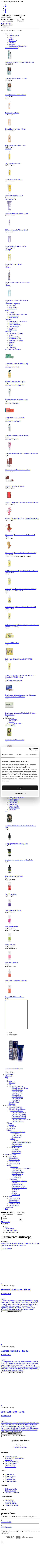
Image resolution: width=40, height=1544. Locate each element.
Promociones (9, 1207)
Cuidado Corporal (14, 1163)
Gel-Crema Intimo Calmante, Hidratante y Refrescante (21, 453)
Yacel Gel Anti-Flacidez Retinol (14, 997)
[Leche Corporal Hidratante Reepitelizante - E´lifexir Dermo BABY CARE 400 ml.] (9, 587)
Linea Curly (12, 809)
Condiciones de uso (11, 1456)
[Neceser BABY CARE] (9, 641)
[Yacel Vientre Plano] (9, 892)
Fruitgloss (12, 1128)
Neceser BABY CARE (12, 643)
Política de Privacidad (11, 1461)
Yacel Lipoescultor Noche (13, 910)
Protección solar (13, 316)
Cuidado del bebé (10, 1479)
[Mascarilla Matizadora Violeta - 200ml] (9, 212)
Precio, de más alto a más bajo (16, 1245)
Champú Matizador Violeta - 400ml (15, 246)
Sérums (11, 335)
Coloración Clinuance (11, 48)
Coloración (12, 1083)
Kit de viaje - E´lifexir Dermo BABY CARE (18, 659)
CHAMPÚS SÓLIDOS (12, 403)
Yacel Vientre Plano (11, 894)
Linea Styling (13, 804)
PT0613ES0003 (6, 1416)
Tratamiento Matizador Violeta (21, 1119)
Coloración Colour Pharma (17, 1109)
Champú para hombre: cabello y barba (16, 844)
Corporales (12, 342)
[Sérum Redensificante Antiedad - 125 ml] (9, 280)
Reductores (12, 305)
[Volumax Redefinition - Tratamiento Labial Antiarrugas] (9, 500)
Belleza (7, 311)
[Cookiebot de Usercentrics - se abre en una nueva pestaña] (29, 749)
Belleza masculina (10, 1491)
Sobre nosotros (9, 1500)
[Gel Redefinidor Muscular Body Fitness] (16, 1065)
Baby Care (12, 44)
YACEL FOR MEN (15, 723)
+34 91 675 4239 (6, 1522)
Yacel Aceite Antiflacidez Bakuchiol (16, 980)
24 (4, 1249)
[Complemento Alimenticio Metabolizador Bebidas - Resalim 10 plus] (9, 711)
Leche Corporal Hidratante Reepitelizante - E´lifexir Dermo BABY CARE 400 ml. (20, 589)
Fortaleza (7, 286)
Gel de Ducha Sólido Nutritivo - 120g (16, 364)
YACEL (11, 722)
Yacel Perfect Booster (11, 927)
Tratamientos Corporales (12, 304)
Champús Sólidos (14, 1102)
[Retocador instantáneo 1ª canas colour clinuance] (9, 60)
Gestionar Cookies (10, 1467)
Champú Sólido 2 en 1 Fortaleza (14, 417)
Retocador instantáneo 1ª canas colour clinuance (19, 62)
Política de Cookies (11, 1463)
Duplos (11, 346)
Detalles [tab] (19, 754)
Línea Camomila (14, 806)
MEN (6, 811)
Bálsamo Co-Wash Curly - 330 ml (15, 145)
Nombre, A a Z (13, 1243)
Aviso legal (8, 1460)
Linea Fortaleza (13, 802)
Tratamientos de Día (15, 339)
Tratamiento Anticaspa (19, 1114)
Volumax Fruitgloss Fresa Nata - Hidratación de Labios (21, 518)
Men (10, 1084)
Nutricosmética (13, 318)
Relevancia (4, 1243)
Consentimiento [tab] (7, 754)
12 (2, 1249)
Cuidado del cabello (11, 1481)
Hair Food (12, 1104)
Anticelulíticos (13, 307)
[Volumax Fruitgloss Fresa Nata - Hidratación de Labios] (9, 517)
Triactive (11, 1125)
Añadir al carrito (16, 1311)
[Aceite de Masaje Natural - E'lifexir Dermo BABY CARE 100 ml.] (9, 605)
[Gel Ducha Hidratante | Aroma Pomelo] (9, 434)
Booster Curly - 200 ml (12, 113)
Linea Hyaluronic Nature (20, 1088)
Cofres (11, 344)
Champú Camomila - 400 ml (13, 179)
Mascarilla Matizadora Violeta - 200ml (16, 214)
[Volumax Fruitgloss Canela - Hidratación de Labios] (9, 551)
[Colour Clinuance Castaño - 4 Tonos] (9, 77)
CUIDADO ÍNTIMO (11, 439)
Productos (8, 332)
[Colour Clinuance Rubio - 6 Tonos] (9, 93)
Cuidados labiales (10, 1476)
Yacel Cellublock (10, 945)
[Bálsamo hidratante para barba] (9, 874)
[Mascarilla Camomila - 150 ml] (9, 194)
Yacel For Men (11, 1156)
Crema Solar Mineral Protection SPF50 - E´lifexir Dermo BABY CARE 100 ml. (20, 676)
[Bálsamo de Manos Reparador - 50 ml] (9, 398)
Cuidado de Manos (14, 1202)
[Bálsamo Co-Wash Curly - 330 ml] (9, 143)
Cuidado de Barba (14, 1160)
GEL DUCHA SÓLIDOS (13, 349)
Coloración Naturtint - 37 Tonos (14, 740)
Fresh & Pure (13, 328)
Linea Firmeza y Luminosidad (18, 321)
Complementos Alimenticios (17, 46)
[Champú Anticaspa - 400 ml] (9, 262)
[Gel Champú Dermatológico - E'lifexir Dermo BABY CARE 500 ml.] (9, 569)
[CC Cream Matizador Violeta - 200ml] (9, 228)
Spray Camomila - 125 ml (12, 163)
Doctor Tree (12, 41)
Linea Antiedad (13, 323)
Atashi (11, 39)
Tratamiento (8, 319)
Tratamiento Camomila (19, 1118)
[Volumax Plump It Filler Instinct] (9, 484)
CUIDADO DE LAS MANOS (14, 385)
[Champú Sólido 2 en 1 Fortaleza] (9, 416)
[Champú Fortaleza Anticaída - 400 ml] (9, 298)
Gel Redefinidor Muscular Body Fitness (14, 1068)
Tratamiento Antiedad (19, 1116)
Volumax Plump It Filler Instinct (14, 486)
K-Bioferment (13, 330)
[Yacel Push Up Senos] (9, 961)
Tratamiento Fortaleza (19, 1112)
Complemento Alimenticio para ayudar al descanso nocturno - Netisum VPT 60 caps (20, 696)
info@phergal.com (6, 1527)
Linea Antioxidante (14, 325)
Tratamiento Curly (18, 1121)
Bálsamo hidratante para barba (14, 876)
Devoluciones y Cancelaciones (14, 1458)
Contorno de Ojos (14, 337)
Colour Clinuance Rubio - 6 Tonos (15, 95)
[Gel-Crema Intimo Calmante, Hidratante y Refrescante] (9, 452)
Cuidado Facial (13, 1158)
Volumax (11, 42)
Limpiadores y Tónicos (16, 333)
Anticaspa (8, 250)
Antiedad (7, 268)
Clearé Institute (13, 35)
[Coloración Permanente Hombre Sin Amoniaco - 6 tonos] (9, 824)
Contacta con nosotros (11, 1505)
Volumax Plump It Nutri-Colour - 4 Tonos (17, 470)
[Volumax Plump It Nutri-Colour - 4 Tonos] (9, 468)
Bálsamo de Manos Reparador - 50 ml (16, 399)
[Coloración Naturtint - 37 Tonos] (9, 738)
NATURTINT (13, 720)
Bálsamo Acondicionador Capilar (15, 381)
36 (6, 1249)
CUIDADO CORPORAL (13, 421)
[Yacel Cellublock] (9, 943)
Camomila (8, 149)
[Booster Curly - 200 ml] (9, 111)
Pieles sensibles (9, 1478)
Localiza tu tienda (10, 1502)
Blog (6, 1209)
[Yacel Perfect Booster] (9, 925)
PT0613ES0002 (6, 1294)
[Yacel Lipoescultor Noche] (9, 909)
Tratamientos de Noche (16, 340)
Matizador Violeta (10, 199)
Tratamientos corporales (12, 1492)
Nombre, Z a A (22, 1243)
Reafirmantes (13, 309)
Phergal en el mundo (11, 1504)
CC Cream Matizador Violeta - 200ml (16, 230)
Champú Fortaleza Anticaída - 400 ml (16, 300)
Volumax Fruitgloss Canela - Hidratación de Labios (20, 553)
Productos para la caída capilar (18, 314)
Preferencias (19, 793)
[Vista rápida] (1, 1284)
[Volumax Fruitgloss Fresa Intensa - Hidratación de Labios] (9, 533)
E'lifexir (11, 37)
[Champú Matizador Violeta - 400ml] (9, 244)
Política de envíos (10, 1465)
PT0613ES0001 (6, 1355)
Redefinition (12, 1126)
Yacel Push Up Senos (11, 962)
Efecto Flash (12, 347)
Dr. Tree (9, 1196)
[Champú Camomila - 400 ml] (9, 178)
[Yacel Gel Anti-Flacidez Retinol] (9, 995)
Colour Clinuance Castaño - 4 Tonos (16, 78)
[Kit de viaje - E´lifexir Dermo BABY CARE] (9, 657)
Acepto (20, 788)
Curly (6, 98)
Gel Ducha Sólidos (14, 1203)
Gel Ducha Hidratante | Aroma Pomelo (16, 435)
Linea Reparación (14, 799)
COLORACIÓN (10, 725)
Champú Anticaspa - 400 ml (13, 264)
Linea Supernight (14, 326)
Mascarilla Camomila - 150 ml (14, 196)
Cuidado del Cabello (16, 1086)
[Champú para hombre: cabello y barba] (9, 842)
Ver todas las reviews (20, 1447)
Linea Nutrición (13, 801)
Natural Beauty (15, 1147)
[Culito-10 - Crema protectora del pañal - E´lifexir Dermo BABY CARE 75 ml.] (9, 623)
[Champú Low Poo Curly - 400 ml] (9, 127)
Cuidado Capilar (14, 1161)
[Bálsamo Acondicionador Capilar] (9, 380)
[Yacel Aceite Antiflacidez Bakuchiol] (9, 979)
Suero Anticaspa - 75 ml (12, 1411)
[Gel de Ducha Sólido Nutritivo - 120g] (9, 362)
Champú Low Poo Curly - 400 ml (15, 129)
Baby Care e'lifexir (10, 1154)
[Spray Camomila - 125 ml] (9, 161)
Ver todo (9, 1249)
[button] (8, 34)
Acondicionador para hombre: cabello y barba (19, 860)
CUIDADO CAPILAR (12, 367)
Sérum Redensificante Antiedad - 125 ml (17, 282)
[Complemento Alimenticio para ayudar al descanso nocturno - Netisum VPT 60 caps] (9, 693)
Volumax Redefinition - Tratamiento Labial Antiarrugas (21, 502)
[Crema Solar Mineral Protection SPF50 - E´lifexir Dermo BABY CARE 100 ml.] (9, 673)
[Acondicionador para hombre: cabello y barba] (9, 858)
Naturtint (9, 1081)
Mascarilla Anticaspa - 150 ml (16, 1289)
